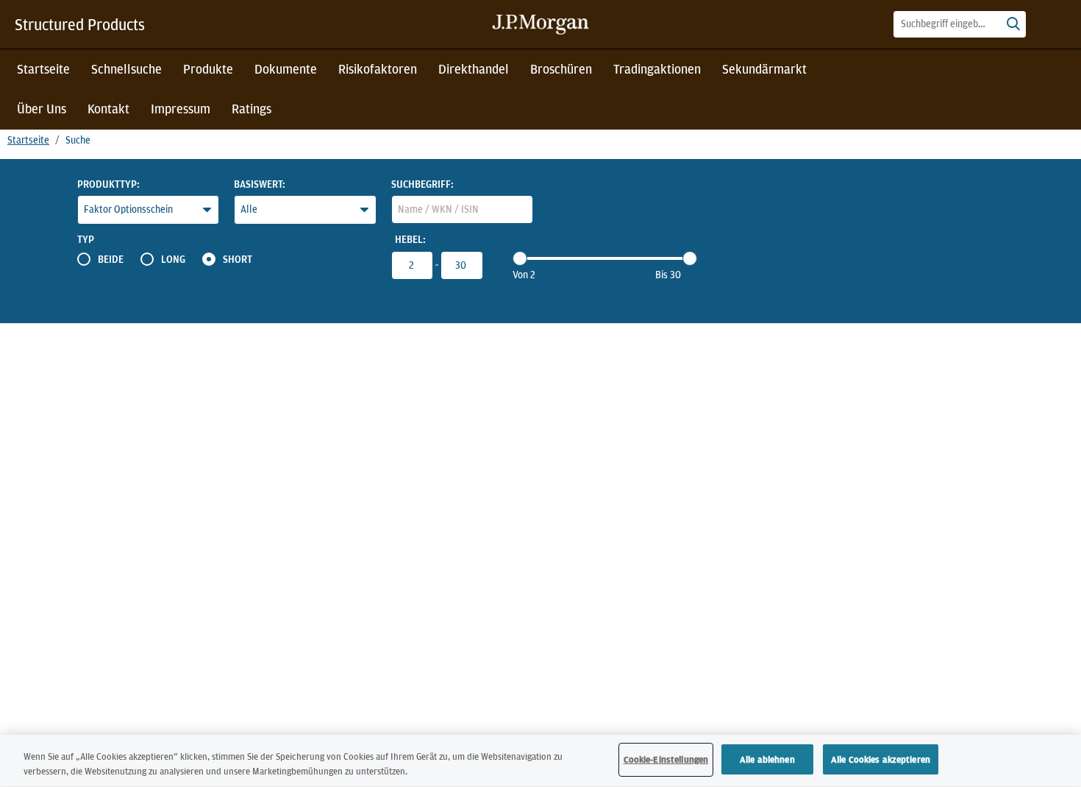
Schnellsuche (126, 69)
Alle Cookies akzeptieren (880, 759)
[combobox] (959, 24)
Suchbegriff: (422, 184)
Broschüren (561, 69)
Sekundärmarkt (764, 69)
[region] (540, 761)
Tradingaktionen (657, 69)
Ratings (251, 108)
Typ (85, 239)
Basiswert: (259, 184)
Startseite (43, 69)
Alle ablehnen (767, 759)
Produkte (208, 69)
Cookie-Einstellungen (666, 759)
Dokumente (285, 69)
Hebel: (410, 239)
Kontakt (108, 108)
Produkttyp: (108, 184)
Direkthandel (473, 69)
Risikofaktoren (377, 69)
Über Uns (41, 108)
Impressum (180, 108)
